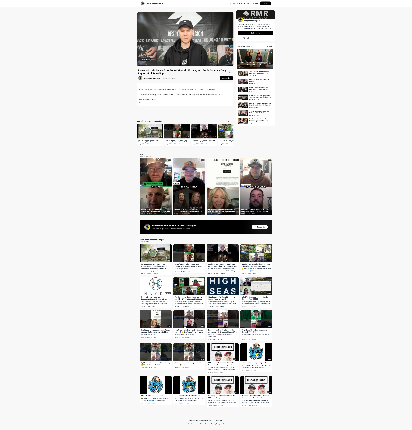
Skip (270, 46)
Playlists (247, 3)
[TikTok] (248, 38)
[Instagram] (243, 38)
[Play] (185, 39)
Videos (239, 3)
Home (232, 3)
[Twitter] (239, 38)
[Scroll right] (231, 121)
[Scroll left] (228, 121)
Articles (256, 3)
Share (229, 15)
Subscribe (266, 3)
